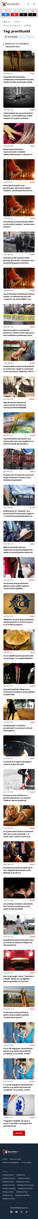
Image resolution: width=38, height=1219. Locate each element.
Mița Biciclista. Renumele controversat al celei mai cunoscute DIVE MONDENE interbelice (14, 406)
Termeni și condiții (15, 1159)
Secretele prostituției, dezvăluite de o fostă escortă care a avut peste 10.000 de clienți (18, 906)
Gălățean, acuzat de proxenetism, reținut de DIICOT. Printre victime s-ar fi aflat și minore (18, 622)
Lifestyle (32, 580)
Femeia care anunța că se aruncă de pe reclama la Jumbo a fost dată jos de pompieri (18, 477)
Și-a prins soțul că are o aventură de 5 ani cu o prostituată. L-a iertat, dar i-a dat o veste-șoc (18, 834)
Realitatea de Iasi (8, 1195)
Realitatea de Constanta (25, 1188)
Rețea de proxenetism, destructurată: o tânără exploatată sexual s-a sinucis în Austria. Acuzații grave (17, 153)
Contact (5, 1159)
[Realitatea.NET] (11, 4)
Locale (32, 722)
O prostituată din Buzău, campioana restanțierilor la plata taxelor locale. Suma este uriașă (18, 79)
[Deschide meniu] (34, 4)
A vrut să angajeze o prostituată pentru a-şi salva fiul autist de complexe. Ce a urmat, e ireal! (18, 1051)
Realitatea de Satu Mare (22, 1195)
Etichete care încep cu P (11, 26)
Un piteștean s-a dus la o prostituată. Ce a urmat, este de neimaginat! (17, 728)
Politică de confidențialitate (11, 1162)
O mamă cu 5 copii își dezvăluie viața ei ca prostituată (17, 763)
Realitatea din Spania (9, 1199)
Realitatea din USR (8, 1182)
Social (32, 73)
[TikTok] (32, 14)
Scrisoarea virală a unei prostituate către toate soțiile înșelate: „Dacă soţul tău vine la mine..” (17, 189)
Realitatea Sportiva (8, 1175)
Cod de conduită (26, 1162)
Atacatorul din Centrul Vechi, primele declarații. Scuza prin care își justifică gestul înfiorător (18, 260)
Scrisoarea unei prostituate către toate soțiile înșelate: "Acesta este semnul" (18, 224)
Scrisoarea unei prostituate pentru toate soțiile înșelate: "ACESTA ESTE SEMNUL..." (16, 586)
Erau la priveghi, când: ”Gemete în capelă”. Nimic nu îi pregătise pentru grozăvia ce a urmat (18, 979)
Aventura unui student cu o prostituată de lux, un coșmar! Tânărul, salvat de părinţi (17, 798)
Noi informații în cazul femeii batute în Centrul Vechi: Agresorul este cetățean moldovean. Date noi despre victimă (18, 334)
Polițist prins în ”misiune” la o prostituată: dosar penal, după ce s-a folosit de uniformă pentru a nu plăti (18, 515)
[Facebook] (6, 14)
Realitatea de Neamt (24, 1178)
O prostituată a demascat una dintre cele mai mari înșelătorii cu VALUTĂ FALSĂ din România (18, 441)
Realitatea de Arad (8, 1192)
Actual (32, 110)
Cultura (32, 399)
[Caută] (28, 4)
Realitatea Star (20, 1175)
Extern (32, 652)
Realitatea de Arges (22, 1192)
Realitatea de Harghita (9, 1188)
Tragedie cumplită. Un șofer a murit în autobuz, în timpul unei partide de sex (17, 1123)
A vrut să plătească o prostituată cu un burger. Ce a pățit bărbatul (18, 657)
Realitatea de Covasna (22, 1182)
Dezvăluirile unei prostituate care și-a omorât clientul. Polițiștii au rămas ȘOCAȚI (18, 942)
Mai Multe (19, 1133)
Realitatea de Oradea (9, 1185)
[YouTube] (15, 14)
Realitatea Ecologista (9, 1178)
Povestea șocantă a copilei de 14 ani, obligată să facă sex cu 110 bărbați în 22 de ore (17, 870)
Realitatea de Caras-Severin (25, 1185)
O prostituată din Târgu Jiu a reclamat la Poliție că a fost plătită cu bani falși (19, 692)
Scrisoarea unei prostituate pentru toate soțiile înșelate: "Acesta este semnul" (16, 1015)
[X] (23, 14)
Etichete (17, 22)
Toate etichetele (13, 37)
